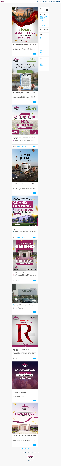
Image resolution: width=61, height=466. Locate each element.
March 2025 (41, 41)
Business (41, 62)
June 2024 (41, 50)
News (25, 146)
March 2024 (41, 53)
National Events (41, 65)
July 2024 (41, 49)
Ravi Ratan (46, 1)
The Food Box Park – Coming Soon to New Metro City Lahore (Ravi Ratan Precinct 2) (44, 23)
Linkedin (30, 452)
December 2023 (41, 54)
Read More (35, 146)
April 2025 (41, 40)
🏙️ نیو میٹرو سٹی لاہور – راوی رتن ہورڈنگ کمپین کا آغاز (24, 304)
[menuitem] (58, 1)
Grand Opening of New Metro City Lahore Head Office (24, 272)
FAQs (32, 460)
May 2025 (41, 39)
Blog (23, 146)
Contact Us (54, 1)
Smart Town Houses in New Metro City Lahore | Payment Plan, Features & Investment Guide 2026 (44, 16)
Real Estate (41, 67)
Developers (41, 64)
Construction (41, 63)
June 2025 (41, 38)
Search (40, 8)
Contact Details (29, 460)
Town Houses (50, 1)
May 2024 (41, 51)
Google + (32, 452)
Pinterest (38, 452)
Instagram (27, 452)
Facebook (24, 452)
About (37, 1)
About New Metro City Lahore (20, 146)
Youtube (35, 452)
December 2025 (41, 37)
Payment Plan (42, 1)
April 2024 (41, 52)
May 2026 (41, 36)
